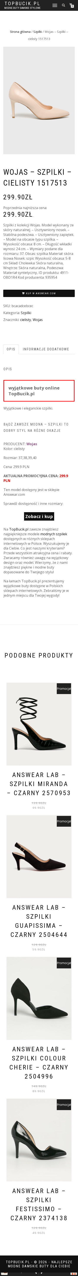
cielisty (25, 319)
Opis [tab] (11, 349)
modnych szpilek (53, 534)
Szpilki (37, 32)
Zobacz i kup (39, 516)
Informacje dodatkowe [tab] (46, 349)
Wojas (38, 319)
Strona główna (20, 32)
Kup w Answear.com (41, 293)
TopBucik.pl (23, 3)
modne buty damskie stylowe (22, 8)
